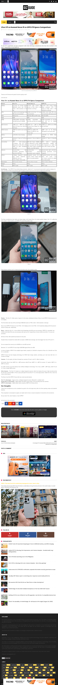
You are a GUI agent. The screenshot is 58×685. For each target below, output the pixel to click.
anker (19, 675)
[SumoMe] (20, 403)
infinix (27, 667)
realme (46, 665)
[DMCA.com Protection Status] (6, 658)
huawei (4, 665)
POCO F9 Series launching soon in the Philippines (21, 556)
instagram (11, 675)
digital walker (27, 672)
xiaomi (30, 665)
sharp (48, 670)
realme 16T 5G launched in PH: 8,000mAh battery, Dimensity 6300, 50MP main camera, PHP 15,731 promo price (10, 433)
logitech (44, 672)
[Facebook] (6, 403)
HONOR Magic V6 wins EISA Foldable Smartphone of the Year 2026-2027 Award (29, 588)
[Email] (17, 403)
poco (33, 670)
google (41, 427)
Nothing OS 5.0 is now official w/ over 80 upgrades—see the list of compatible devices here (32, 595)
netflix (4, 672)
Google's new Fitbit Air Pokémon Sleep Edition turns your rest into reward (47, 434)
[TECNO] (29, 681)
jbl (51, 672)
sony (4, 670)
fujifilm (40, 670)
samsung (14, 665)
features (22, 29)
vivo (39, 665)
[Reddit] (10, 403)
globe (11, 667)
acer (11, 670)
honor (4, 667)
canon (11, 672)
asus (19, 667)
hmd (34, 675)
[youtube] (56, 1)
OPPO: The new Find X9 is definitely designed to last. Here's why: (20, 483)
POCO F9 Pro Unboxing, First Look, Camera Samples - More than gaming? (27, 563)
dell (3, 675)
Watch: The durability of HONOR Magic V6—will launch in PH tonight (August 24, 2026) (31, 601)
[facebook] (49, 1)
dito (26, 670)
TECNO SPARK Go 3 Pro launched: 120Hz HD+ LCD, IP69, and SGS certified (28, 434)
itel (18, 672)
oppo (23, 665)
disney (40, 675)
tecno (49, 667)
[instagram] (51, 1)
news (29, 29)
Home (4, 22)
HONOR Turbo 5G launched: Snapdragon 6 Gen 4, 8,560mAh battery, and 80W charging (31, 544)
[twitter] (54, 1)
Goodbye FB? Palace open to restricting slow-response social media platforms (29, 576)
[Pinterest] (13, 403)
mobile (25, 29)
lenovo (41, 667)
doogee (36, 672)
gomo (26, 675)
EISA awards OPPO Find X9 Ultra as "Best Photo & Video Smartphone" (26, 582)
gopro (48, 675)
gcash (18, 670)
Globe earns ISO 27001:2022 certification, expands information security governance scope (32, 569)
